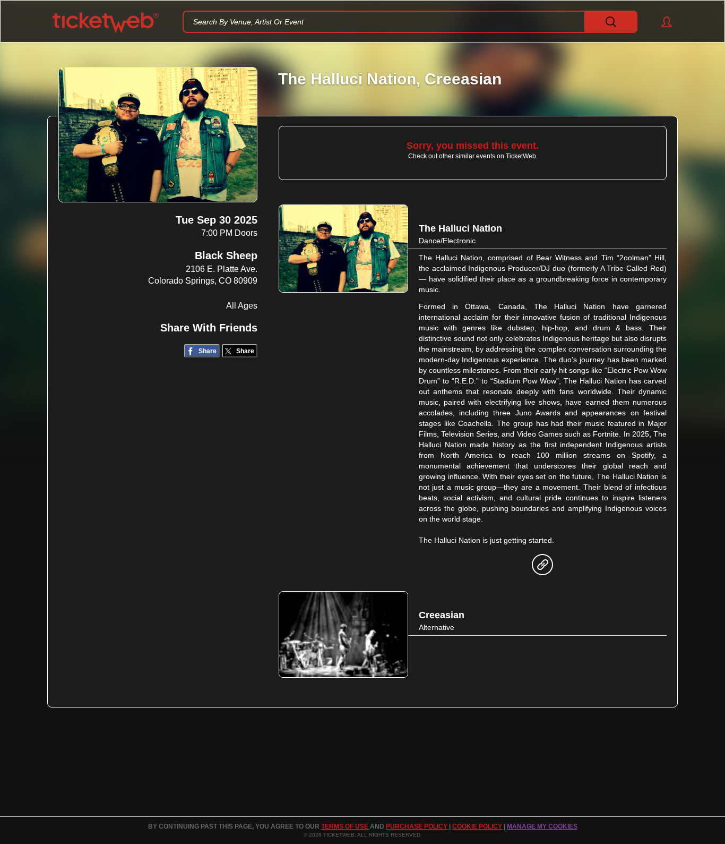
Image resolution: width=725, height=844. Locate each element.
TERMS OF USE (345, 826)
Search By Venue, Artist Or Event (248, 22)
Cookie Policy (478, 826)
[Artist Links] (542, 567)
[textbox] (410, 22)
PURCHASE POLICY (417, 826)
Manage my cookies (542, 826)
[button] (661, 22)
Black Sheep (226, 255)
